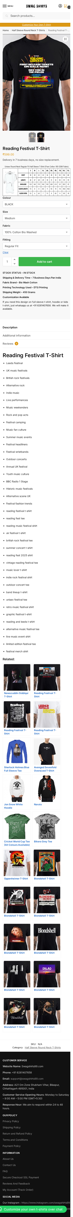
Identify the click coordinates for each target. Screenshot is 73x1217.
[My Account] (60, 6)
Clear (6, 252)
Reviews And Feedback (16, 1183)
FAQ (5, 1171)
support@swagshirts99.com (27, 1078)
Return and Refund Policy (17, 1133)
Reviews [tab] (10, 343)
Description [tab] (10, 327)
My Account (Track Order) (18, 1189)
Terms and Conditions (15, 1139)
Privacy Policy (11, 1121)
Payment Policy (12, 1145)
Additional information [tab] (16, 335)
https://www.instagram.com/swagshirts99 (45, 1202)
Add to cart (44, 261)
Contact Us (9, 1164)
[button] (66, 6)
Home (6, 30)
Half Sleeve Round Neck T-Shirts (28, 30)
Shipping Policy (12, 1127)
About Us (8, 1158)
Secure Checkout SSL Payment (21, 1177)
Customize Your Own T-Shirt (36, 24)
